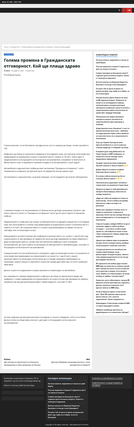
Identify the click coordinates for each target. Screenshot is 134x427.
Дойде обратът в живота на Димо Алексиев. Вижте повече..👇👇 (110, 170)
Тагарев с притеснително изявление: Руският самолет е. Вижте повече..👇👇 (112, 164)
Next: (70, 362)
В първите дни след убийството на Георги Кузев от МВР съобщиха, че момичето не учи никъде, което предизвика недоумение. (110, 155)
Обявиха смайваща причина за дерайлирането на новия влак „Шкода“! (112, 311)
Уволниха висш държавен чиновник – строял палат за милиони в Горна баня (112, 183)
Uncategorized (9, 54)
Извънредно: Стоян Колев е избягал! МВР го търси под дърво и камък (113, 304)
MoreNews (74, 425)
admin (8, 71)
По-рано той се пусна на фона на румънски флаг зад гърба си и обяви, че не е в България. (112, 91)
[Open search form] (119, 10)
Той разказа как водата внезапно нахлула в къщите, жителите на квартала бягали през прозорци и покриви (110, 120)
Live (129, 10)
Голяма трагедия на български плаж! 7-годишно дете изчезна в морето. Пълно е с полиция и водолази (112, 75)
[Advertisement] (67, 27)
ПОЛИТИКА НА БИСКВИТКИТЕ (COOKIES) (107, 378)
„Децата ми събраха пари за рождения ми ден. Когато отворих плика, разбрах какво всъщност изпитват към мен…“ (112, 243)
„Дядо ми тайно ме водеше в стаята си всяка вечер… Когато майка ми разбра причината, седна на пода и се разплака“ (112, 202)
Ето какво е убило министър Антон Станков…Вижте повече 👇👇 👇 (110, 177)
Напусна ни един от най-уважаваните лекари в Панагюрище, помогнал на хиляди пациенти (112, 191)
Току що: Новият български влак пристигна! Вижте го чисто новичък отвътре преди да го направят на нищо (112, 145)
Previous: (22, 362)
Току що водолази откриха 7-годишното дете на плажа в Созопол (112, 67)
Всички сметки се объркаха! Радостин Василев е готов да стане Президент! (112, 83)
